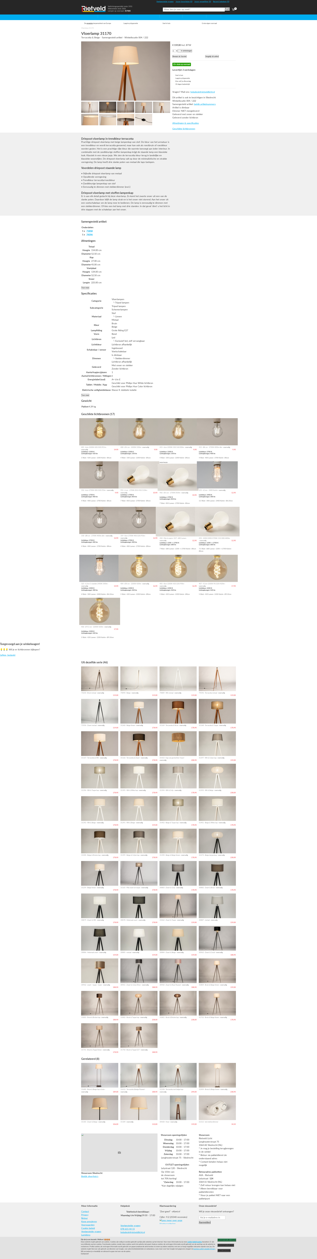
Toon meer (85, 288)
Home (84, 16)
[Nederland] (233, 3)
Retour (84, 1218)
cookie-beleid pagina (194, 1242)
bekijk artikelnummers (205, 104)
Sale (208, 16)
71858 (89, 231)
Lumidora (85, 1235)
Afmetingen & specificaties (185, 123)
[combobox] (194, 10)
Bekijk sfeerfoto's (89, 1176)
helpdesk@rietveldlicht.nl (202, 92)
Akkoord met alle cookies (227, 1240)
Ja (1, 655)
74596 (89, 235)
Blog (223, 16)
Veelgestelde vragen (91, 1232)
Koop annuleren (89, 1222)
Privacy (84, 1215)
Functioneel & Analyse (226, 1245)
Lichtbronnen (189, 16)
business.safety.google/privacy (204, 1249)
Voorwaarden (87, 1225)
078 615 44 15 (127, 1229)
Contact (85, 1212)
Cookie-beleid (88, 1228)
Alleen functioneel (224, 1250)
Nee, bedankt (8, 655)
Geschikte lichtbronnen (183, 129)
